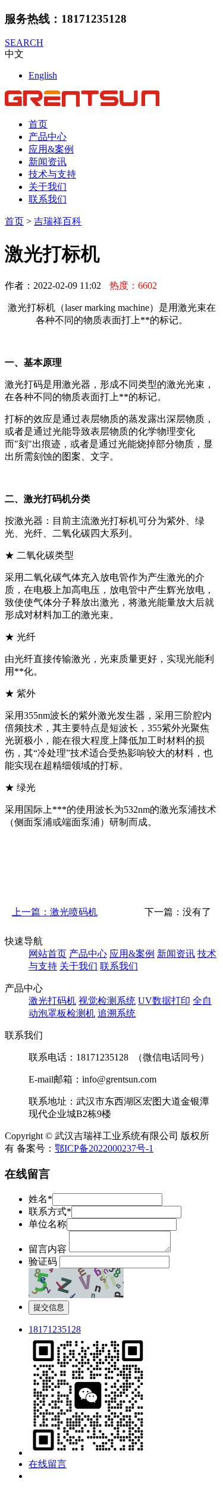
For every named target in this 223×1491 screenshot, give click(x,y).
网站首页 (48, 954)
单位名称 (48, 1224)
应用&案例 (51, 149)
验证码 (43, 1261)
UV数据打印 (164, 1001)
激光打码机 (52, 1001)
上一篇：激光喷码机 (55, 912)
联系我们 (48, 199)
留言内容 (48, 1249)
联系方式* (50, 1211)
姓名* (40, 1199)
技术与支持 (52, 174)
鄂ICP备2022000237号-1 (104, 1148)
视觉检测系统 (107, 1001)
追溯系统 (117, 1013)
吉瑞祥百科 (57, 221)
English (43, 75)
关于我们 (48, 187)
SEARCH (24, 43)
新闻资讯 (48, 162)
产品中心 (48, 137)
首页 (38, 124)
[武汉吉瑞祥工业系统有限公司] (82, 103)
